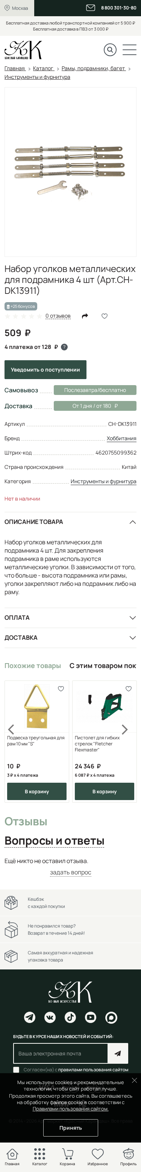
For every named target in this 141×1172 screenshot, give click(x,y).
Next (125, 741)
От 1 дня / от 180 (82, 405)
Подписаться (118, 1053)
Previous (16, 741)
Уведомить (45, 369)
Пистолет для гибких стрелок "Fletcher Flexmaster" (97, 744)
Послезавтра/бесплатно (95, 389)
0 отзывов (58, 316)
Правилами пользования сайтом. (71, 1108)
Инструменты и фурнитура (103, 481)
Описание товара (34, 522)
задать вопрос (70, 872)
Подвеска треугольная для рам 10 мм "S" (36, 741)
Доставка (21, 637)
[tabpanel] (70, 867)
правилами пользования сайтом (93, 1069)
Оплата (17, 617)
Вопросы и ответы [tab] (54, 841)
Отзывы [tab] (26, 821)
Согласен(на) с (76, 1070)
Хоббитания (121, 438)
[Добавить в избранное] (60, 689)
